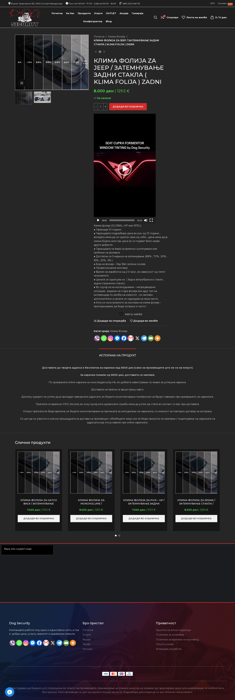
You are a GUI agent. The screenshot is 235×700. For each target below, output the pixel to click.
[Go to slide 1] (116, 535)
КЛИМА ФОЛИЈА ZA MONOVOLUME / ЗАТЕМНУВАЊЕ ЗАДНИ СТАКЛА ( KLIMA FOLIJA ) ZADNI (91, 505)
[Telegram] (144, 338)
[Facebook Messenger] (117, 338)
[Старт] (98, 222)
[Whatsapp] (104, 338)
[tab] (117, 353)
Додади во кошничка (128, 106)
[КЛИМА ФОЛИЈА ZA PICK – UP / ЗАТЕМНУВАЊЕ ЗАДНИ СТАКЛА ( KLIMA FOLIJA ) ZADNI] (144, 472)
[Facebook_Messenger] (9, 692)
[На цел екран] (151, 222)
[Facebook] (124, 338)
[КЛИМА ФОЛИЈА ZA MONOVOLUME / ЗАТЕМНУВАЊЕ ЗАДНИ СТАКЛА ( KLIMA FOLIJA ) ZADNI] (91, 472)
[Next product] (104, 52)
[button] (125, 169)
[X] (137, 338)
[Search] (155, 17)
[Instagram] (111, 338)
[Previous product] (96, 52)
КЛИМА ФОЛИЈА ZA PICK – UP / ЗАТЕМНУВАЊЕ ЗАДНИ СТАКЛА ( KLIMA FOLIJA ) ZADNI (143, 503)
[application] (125, 169)
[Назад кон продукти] (100, 52)
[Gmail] (131, 338)
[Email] (151, 338)
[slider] (122, 220)
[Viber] (97, 338)
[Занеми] (145, 222)
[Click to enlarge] (22, 83)
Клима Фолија (116, 36)
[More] (157, 338)
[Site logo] (24, 17)
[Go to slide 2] (119, 535)
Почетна (99, 36)
